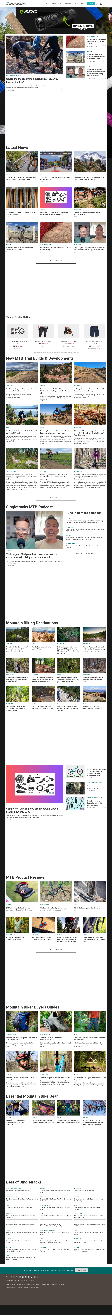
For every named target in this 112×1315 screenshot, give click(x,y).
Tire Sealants (78, 1213)
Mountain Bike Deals (57, 1284)
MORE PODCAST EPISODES (85, 553)
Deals (76, 3)
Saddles (76, 1197)
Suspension (77, 1188)
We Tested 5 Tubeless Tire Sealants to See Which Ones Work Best (89, 1216)
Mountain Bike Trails (93, 36)
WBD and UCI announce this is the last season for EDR (87, 213)
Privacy (37, 1287)
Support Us (23, 1280)
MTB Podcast (16, 1284)
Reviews (53, 3)
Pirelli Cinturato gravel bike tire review (87, 908)
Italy (58, 703)
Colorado (43, 174)
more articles (56, 261)
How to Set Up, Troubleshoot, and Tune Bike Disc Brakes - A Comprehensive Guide (55, 1241)
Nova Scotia (77, 427)
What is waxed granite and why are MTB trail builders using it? (96, 41)
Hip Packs (43, 1247)
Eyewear (85, 1117)
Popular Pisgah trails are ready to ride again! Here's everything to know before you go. (94, 649)
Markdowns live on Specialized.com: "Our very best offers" (95, 803)
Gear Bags (9, 904)
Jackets (8, 1117)
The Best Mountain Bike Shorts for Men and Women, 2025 (89, 1039)
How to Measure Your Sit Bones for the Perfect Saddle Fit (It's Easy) (88, 1200)
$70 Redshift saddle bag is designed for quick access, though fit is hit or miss (20, 909)
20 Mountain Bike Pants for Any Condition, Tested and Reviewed (68, 1121)
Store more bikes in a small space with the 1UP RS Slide (41, 938)
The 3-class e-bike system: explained (17, 1190)
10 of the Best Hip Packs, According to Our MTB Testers (55, 1250)
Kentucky (43, 471)
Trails (46, 3)
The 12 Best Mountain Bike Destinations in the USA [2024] (42, 707)
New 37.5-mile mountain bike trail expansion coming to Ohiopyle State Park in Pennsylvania (90, 477)
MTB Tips (8, 1247)
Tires (7, 209)
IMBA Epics (36, 1284)
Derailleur (77, 1238)
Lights (76, 1074)
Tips (60, 3)
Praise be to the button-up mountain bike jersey (15, 938)
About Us (16, 1280)
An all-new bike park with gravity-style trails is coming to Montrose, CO (21, 390)
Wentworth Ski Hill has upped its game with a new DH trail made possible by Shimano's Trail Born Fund (89, 433)
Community (67, 3)
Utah (33, 643)
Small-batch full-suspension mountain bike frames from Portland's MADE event (21, 178)
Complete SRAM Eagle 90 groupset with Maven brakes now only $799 (54, 213)
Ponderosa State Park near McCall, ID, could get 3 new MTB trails (21, 432)
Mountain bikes (70, 543)
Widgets (31, 1280)
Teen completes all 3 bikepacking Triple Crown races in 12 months (96, 57)
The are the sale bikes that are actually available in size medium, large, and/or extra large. (96, 772)
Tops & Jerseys (10, 934)
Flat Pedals (60, 934)
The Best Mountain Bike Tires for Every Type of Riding (88, 1233)
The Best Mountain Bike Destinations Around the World (55, 1208)
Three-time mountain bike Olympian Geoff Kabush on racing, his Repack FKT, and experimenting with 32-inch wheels (86, 521)
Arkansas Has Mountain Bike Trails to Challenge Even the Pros (93, 680)
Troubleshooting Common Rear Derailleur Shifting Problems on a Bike (89, 1241)
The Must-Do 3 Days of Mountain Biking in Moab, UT (93, 707)
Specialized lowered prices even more (94, 787)
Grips (7, 1255)
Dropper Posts (44, 1074)
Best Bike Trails (26, 1284)
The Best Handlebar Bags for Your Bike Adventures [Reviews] (43, 1121)
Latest (82, 3)
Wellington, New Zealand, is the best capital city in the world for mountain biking (17, 680)
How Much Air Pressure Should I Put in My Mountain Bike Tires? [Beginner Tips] (53, 1225)
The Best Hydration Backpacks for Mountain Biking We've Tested (21, 1039)
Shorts (76, 1034)
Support (90, 3)
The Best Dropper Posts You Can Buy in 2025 (55, 1078)
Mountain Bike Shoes (46, 1034)
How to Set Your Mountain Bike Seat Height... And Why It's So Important (89, 1250)
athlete (68, 518)
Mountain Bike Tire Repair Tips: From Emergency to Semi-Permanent (55, 1200)
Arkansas (35, 703)
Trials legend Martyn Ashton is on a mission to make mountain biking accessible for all (96, 73)
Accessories (35, 934)
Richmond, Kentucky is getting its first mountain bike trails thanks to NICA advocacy (53, 477)
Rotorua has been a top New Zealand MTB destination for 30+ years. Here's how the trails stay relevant (68, 650)
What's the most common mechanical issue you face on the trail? (32, 80)
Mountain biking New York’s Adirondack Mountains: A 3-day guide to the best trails (68, 680)
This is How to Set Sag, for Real (84, 1190)
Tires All (43, 1197)
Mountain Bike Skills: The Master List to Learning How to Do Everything (21, 1250)
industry (68, 535)
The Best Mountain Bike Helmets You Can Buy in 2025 (20, 1079)
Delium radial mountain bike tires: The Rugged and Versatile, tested (94, 939)
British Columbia (11, 471)
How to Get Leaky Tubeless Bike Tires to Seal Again (54, 1233)
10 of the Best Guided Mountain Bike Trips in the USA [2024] (55, 1191)
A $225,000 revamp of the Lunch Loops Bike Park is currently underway (89, 390)
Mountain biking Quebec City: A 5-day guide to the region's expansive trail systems (17, 649)
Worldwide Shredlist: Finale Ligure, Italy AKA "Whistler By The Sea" (67, 708)
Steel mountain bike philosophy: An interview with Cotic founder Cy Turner (85, 547)
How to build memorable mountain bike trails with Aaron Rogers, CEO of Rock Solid (86, 530)
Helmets (8, 1074)
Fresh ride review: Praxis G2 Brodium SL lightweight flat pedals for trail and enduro (67, 939)
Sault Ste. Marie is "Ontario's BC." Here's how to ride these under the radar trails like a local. (43, 680)
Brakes (42, 209)
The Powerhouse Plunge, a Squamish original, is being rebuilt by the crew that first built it (21, 477)
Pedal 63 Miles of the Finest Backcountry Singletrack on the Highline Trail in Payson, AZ (55, 391)
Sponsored (43, 385)
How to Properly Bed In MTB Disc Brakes (19, 1207)
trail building (70, 527)
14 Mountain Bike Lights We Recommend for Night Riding (90, 1079)
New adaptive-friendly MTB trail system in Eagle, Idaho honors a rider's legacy (55, 432)
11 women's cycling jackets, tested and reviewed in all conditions (15, 1122)
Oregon (8, 174)
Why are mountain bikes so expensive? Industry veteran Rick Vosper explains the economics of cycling (85, 538)
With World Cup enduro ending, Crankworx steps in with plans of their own (89, 178)
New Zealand (61, 643)
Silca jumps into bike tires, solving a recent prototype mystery (21, 213)
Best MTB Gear (45, 1284)
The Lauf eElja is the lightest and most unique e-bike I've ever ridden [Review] (53, 909)
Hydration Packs (11, 1034)
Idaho (7, 427)
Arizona (89, 51)
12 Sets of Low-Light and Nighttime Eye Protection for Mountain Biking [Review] (93, 1122)
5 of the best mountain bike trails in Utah (41, 648)
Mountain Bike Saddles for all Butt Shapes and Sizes (20, 1241)
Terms (32, 1287)
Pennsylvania (78, 471)
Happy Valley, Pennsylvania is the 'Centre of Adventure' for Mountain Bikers (16, 708)
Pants (59, 1117)
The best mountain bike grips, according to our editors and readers (20, 1258)
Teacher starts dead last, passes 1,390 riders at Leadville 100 (55, 178)
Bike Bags (34, 1117)
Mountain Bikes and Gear (13, 75)
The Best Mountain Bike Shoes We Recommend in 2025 (52, 1039)
